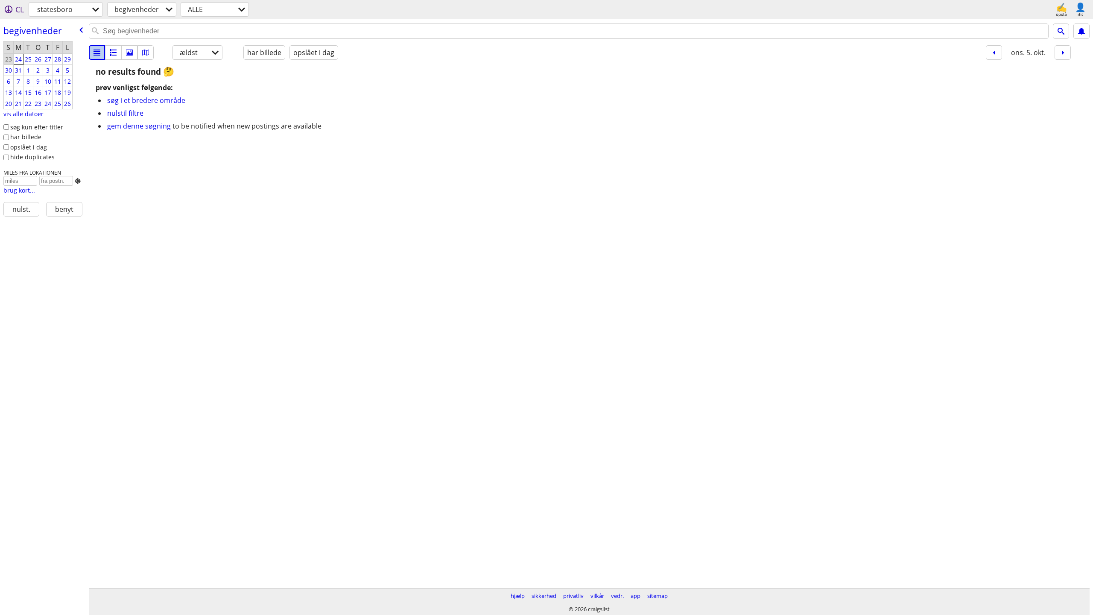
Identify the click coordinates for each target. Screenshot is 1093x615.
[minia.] (113, 52)
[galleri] (129, 52)
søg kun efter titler (36, 127)
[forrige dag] (994, 52)
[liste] (97, 52)
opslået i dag (28, 147)
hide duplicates (32, 157)
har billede (25, 137)
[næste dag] (1063, 52)
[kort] (145, 52)
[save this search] (1081, 31)
